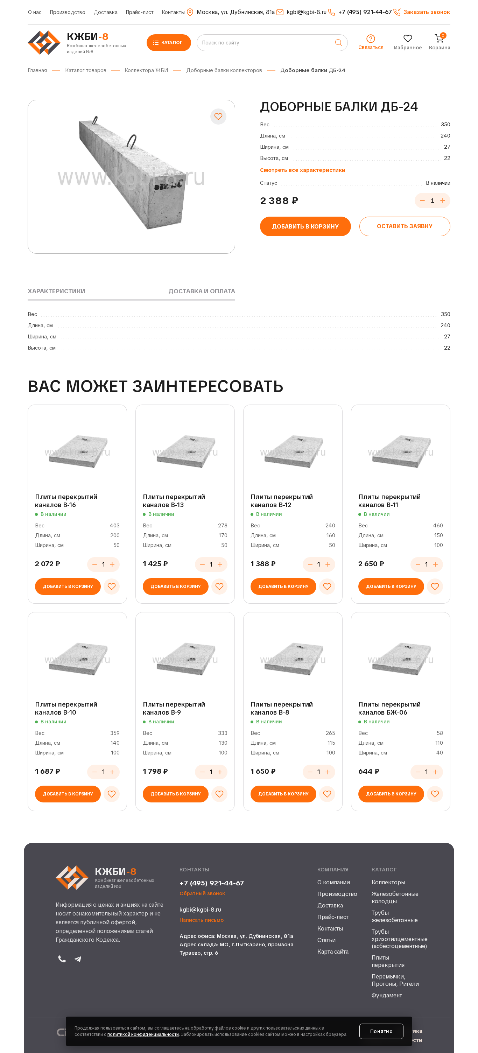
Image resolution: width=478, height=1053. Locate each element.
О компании (333, 882)
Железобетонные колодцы (395, 898)
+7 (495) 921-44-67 (212, 883)
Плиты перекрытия (388, 961)
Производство (67, 12)
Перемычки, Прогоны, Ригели (395, 980)
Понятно (381, 1031)
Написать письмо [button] (202, 920)
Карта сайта (333, 951)
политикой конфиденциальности (143, 1034)
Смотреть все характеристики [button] (302, 170)
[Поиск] (338, 43)
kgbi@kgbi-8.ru (200, 909)
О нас (35, 12)
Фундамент (387, 995)
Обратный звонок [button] (202, 894)
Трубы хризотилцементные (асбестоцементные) (397, 939)
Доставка (106, 12)
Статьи (326, 940)
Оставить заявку (405, 226)
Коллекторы (388, 882)
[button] (421, 12)
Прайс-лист (140, 12)
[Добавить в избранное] (218, 116)
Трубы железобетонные (395, 917)
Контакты (173, 12)
